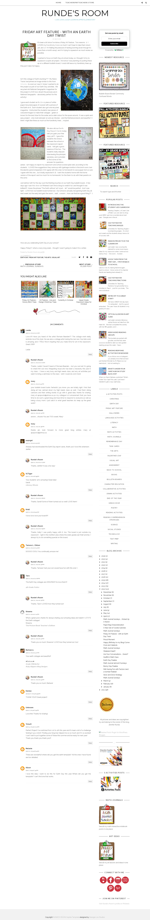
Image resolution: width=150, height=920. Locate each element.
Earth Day (24, 257)
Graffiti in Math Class (111, 657)
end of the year (114, 498)
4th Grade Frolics (32, 587)
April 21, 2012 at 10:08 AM (38, 498)
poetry (114, 508)
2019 (103, 568)
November (107, 595)
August (106, 604)
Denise (29, 691)
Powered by (109, 50)
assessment (114, 465)
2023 (103, 559)
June (105, 610)
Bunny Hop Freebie (110, 666)
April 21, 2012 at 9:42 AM (32, 512)
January (106, 687)
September (107, 601)
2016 (103, 577)
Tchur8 (28, 724)
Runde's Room (37, 360)
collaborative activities (114, 489)
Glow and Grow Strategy (112, 675)
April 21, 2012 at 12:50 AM (33, 443)
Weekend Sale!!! (109, 651)
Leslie (28, 330)
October (106, 598)
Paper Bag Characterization (113, 625)
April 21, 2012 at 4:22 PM (32, 652)
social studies (114, 529)
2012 (103, 589)
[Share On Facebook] (83, 257)
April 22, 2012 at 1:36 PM (37, 564)
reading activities (114, 512)
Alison (28, 768)
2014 (103, 583)
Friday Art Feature (36, 257)
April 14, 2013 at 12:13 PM (32, 727)
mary (33, 381)
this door (36, 186)
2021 (103, 562)
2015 (103, 580)
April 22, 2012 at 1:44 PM (37, 679)
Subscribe (114, 44)
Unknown (29, 708)
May (105, 613)
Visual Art (56, 257)
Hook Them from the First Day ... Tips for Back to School (118, 261)
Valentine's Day (114, 456)
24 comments (25, 256)
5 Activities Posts (114, 394)
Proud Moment (109, 639)
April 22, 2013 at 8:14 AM (32, 751)
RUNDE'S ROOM (75, 13)
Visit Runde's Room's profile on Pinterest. (114, 904)
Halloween (114, 413)
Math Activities (114, 432)
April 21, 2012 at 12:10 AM (33, 333)
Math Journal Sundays (111, 631)
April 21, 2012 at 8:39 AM (32, 476)
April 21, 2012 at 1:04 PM (32, 614)
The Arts (47, 257)
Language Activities (114, 418)
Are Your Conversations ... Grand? (115, 654)
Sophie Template (72, 917)
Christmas (114, 399)
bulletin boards (114, 479)
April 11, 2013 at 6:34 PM (32, 710)
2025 (103, 556)
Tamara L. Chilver (33, 545)
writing (114, 543)
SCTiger (29, 474)
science (114, 524)
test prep (114, 539)
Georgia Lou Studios (97, 917)
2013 (103, 586)
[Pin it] (87, 257)
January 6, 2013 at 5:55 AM (33, 693)
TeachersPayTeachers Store (79, 2)
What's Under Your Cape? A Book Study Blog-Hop (116, 371)
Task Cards (114, 446)
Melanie (29, 748)
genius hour (114, 503)
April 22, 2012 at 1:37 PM (37, 638)
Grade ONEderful (32, 664)
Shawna (29, 612)
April (105, 616)
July (105, 607)
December (107, 592)
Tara (27, 576)
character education (114, 484)
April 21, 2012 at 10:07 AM (38, 362)
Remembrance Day (114, 441)
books (114, 474)
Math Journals (114, 437)
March (105, 681)
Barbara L (30, 650)
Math (114, 427)
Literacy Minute (32, 485)
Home (58, 2)
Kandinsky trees (53, 45)
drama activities (114, 493)
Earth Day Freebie (110, 660)
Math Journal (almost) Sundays (115, 663)
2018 (103, 571)
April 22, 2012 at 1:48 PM (37, 426)
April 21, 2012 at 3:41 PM (37, 384)
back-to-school (114, 470)
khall (28, 509)
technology (114, 534)
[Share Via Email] (91, 257)
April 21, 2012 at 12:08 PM (33, 578)
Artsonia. (23, 84)
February (106, 684)
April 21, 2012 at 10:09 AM (38, 528)
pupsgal (29, 440)
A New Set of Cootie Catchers (114, 628)
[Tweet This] (79, 257)
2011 (103, 690)
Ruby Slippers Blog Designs (36, 667)
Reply (90, 354)
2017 (103, 574)
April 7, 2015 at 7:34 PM (32, 770)
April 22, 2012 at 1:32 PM (37, 413)
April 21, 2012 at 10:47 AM (33, 548)
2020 (103, 565)
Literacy (114, 422)
